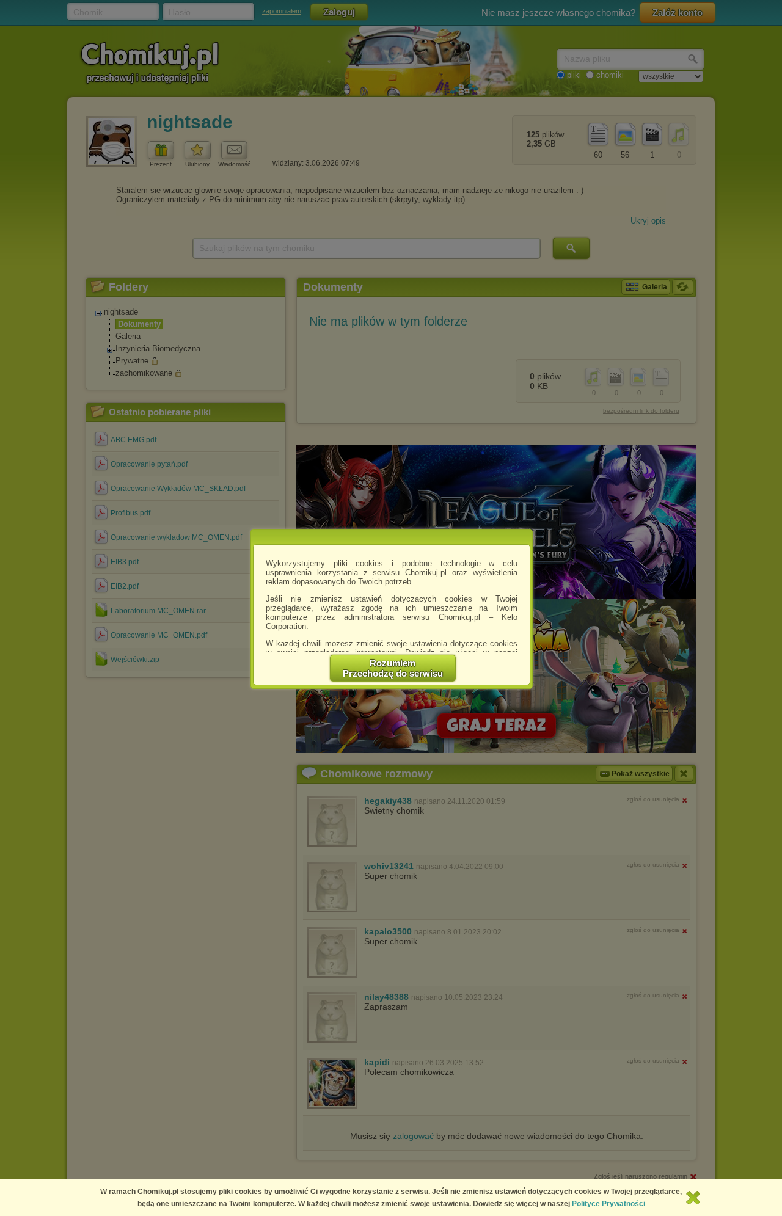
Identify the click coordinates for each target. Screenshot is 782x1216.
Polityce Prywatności (608, 1204)
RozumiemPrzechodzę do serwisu (393, 668)
